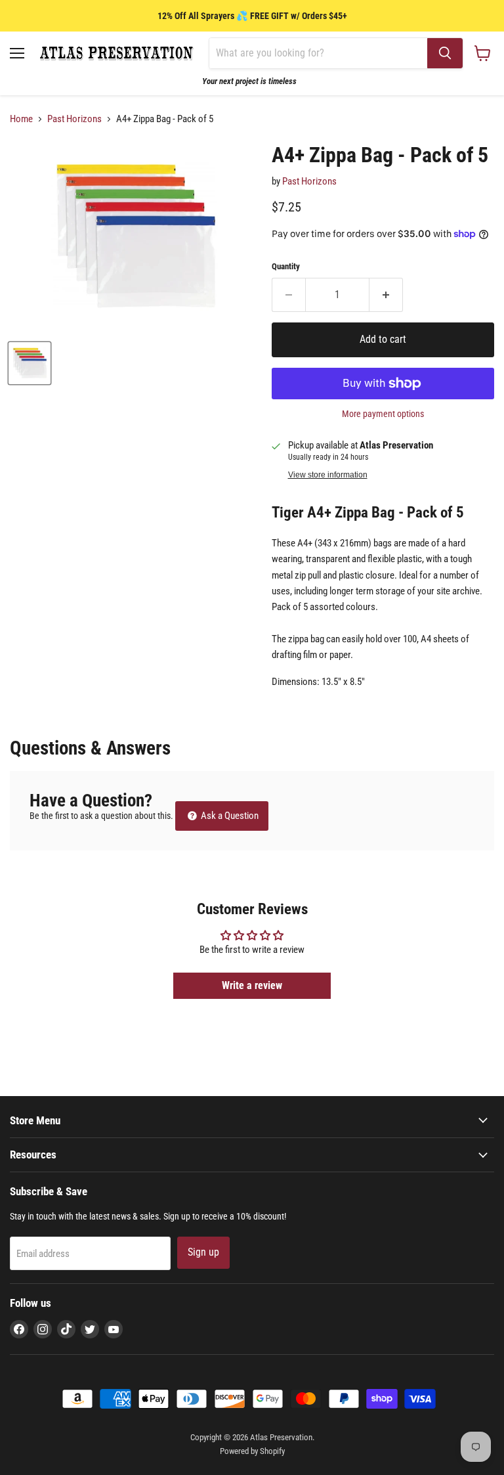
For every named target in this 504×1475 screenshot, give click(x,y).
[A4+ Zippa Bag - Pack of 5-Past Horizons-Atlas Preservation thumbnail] (30, 363)
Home (21, 119)
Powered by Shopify (252, 1451)
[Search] (445, 53)
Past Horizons (74, 119)
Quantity (286, 266)
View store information (328, 474)
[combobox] (318, 53)
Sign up (203, 1252)
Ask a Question (229, 816)
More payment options (383, 413)
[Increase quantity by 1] (386, 295)
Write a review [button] (252, 985)
